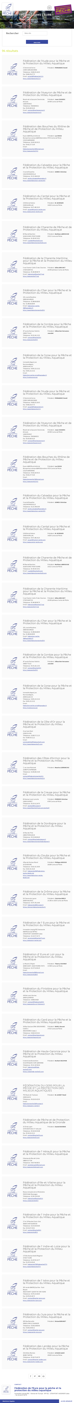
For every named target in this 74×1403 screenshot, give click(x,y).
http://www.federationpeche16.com (35, 243)
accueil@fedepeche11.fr (35, 76)
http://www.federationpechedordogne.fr (36, 841)
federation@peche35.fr (35, 1198)
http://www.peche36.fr (30, 1232)
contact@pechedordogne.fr (37, 839)
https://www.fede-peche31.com (33, 1072)
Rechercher (12, 33)
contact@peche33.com (35, 1135)
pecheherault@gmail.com (36, 1165)
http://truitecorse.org (30, 377)
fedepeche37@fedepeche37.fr (37, 1264)
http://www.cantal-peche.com (33, 212)
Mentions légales (9, 1401)
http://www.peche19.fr (30, 340)
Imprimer (43, 1376)
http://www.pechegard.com (32, 1037)
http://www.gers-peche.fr (31, 1106)
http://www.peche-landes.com (33, 1362)
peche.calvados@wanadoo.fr (37, 178)
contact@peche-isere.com (36, 1298)
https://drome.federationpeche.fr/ (34, 907)
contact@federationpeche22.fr (33, 776)
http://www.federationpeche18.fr (34, 310)
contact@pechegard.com (36, 1035)
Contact (17, 1384)
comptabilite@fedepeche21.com (34, 742)
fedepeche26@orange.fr (36, 905)
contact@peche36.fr (34, 1230)
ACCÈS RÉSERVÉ (66, 1401)
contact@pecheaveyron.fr (36, 110)
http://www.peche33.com (31, 1137)
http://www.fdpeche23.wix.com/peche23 (36, 808)
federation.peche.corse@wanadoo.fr (35, 375)
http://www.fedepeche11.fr (32, 79)
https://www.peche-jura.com (32, 1332)
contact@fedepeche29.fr (36, 1002)
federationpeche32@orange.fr (33, 1104)
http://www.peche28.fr (30, 975)
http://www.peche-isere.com (32, 1300)
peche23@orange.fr (34, 806)
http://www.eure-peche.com (32, 940)
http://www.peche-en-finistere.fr (34, 1004)
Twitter (35, 1376)
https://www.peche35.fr (30, 1201)
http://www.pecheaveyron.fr (32, 112)
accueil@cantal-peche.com (36, 209)
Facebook (30, 1376)
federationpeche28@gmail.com (33, 972)
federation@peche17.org (36, 274)
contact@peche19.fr (34, 337)
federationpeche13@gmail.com (33, 149)
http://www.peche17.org (31, 276)
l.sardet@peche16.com (35, 241)
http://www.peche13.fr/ (30, 151)
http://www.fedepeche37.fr (32, 1267)
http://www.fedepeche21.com (32, 744)
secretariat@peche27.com (36, 938)
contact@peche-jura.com (36, 1330)
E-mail (39, 1376)
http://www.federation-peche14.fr (34, 181)
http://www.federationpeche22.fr (34, 778)
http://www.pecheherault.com (33, 1167)
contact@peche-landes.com (37, 1359)
